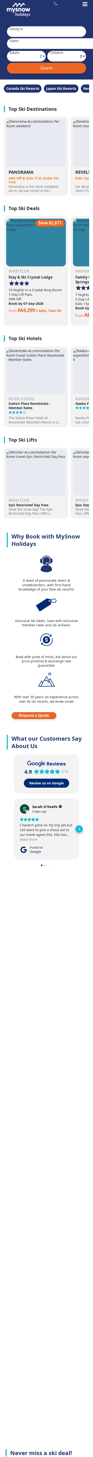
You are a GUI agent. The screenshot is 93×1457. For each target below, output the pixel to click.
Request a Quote (34, 715)
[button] (13, 829)
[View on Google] (24, 809)
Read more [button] (28, 839)
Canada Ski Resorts (22, 88)
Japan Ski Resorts (61, 88)
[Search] (46, 68)
